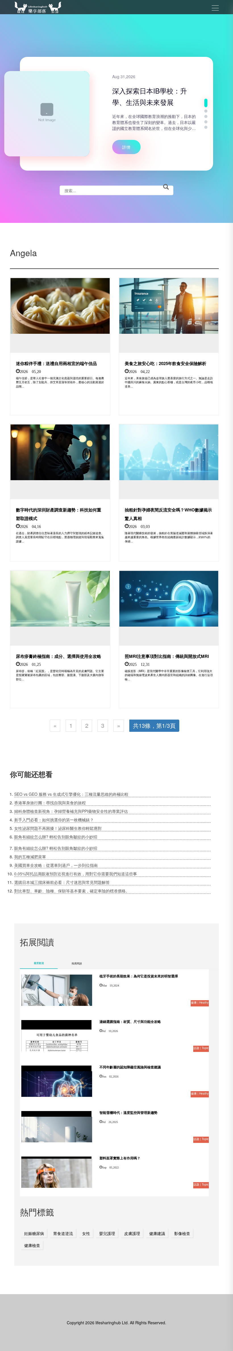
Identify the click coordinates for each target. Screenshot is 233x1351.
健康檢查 (32, 1245)
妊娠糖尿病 (34, 1233)
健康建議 (157, 1233)
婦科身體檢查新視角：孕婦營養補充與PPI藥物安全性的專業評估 (71, 811)
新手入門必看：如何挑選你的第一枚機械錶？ (54, 819)
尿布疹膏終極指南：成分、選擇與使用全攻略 (58, 656)
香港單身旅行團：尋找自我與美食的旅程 (50, 802)
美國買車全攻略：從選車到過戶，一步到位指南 (56, 865)
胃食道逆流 (63, 1233)
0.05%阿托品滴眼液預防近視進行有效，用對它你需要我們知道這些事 (75, 874)
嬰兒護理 (107, 1233)
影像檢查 (182, 1233)
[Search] (166, 187)
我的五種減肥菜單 (30, 856)
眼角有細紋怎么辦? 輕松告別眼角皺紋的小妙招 (55, 837)
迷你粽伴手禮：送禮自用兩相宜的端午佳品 (56, 363)
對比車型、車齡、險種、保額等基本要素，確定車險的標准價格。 (72, 891)
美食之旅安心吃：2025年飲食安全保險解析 (165, 363)
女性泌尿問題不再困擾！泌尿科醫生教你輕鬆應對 (58, 828)
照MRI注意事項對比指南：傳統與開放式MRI (167, 656)
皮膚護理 (132, 1233)
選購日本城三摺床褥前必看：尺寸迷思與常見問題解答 (62, 882)
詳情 (126, 147)
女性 (86, 1233)
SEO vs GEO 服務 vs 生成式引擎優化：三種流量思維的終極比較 (71, 794)
